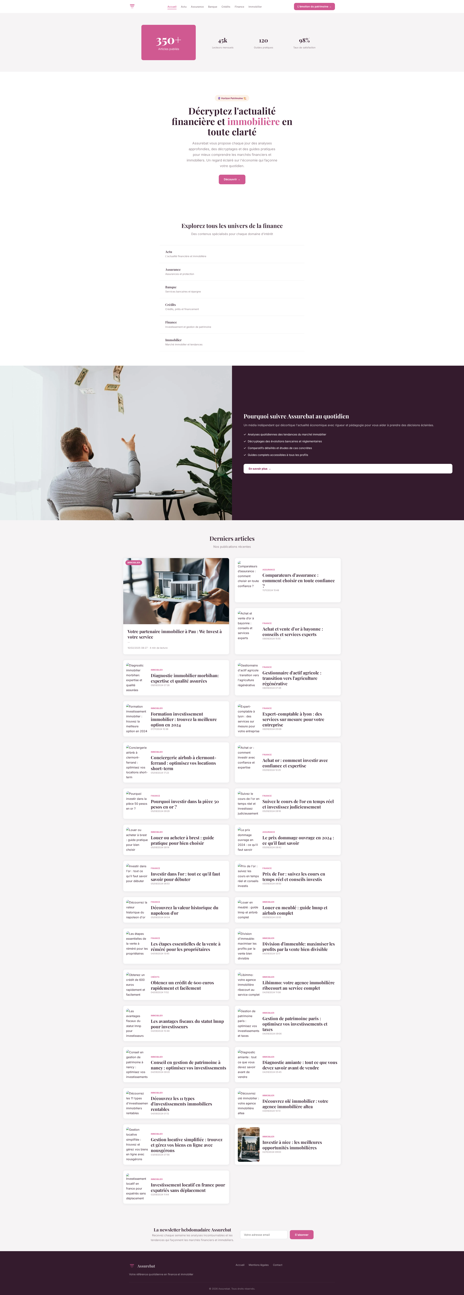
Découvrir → (232, 179)
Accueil (172, 6)
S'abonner (301, 1234)
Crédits (225, 6)
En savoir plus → (260, 468)
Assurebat (146, 1265)
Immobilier (255, 6)
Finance (239, 6)
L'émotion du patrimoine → (314, 6)
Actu (184, 6)
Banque (212, 6)
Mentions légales (259, 1264)
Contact (277, 1264)
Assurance (197, 6)
